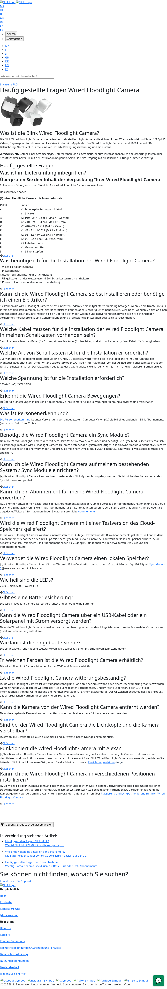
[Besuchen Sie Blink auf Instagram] (41, 980)
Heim (3, 896)
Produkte (6, 902)
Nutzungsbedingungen (14, 961)
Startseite (6, 84)
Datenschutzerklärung (14, 954)
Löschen (9, 255)
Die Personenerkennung (15, 419)
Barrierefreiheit (9, 967)
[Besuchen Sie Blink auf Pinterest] (136, 980)
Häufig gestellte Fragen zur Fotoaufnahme (53, 864)
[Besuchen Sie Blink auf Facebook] (12, 980)
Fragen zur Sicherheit (13, 974)
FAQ (15, 84)
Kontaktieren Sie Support (15, 881)
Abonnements (87, 511)
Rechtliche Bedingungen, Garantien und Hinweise (30, 948)
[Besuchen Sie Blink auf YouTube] (109, 980)
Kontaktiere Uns (10, 909)
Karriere (5, 935)
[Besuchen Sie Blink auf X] (63, 980)
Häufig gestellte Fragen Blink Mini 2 (34, 843)
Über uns (5, 928)
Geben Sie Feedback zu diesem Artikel (29, 824)
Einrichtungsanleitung (102, 762)
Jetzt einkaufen (9, 915)
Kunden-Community (12, 941)
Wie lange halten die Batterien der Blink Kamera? (46, 853)
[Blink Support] (16, 2)
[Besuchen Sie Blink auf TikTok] (84, 980)
